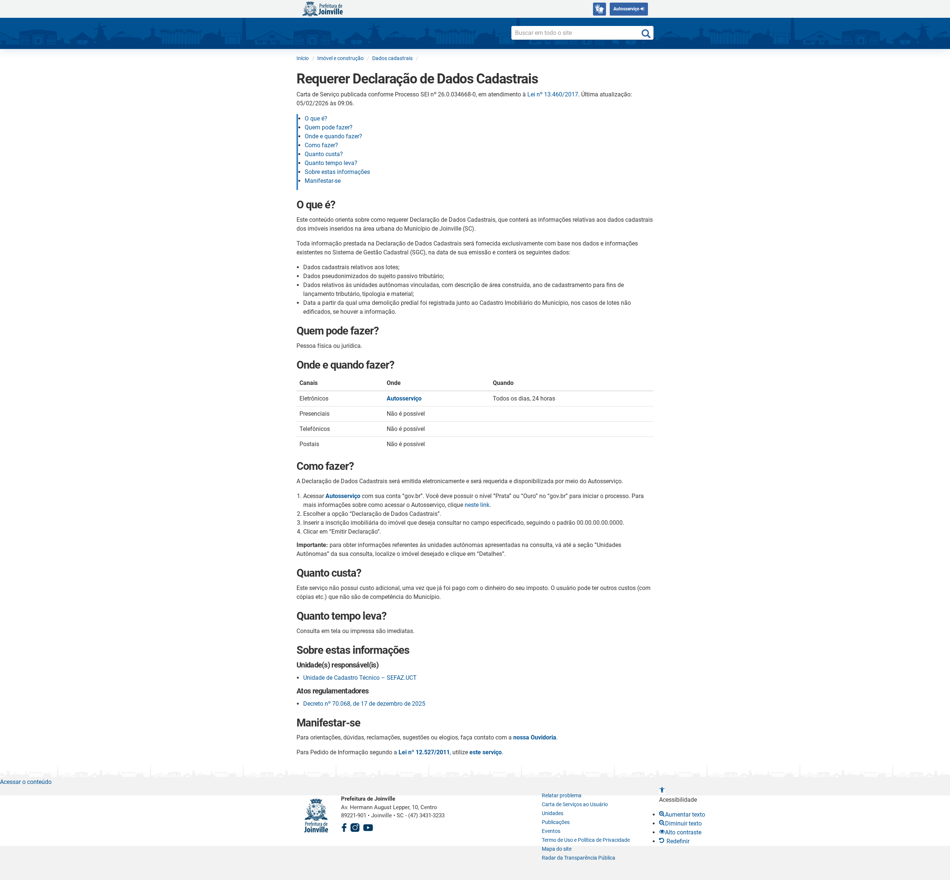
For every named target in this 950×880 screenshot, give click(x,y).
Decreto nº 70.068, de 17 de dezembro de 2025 (364, 703)
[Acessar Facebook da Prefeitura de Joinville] (344, 826)
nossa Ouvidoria (534, 737)
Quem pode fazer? (329, 127)
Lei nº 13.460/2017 (552, 94)
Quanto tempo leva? (331, 163)
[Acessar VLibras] (599, 9)
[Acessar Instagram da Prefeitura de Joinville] (355, 826)
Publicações (556, 822)
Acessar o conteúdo (26, 781)
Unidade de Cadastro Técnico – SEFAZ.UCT (360, 677)
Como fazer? (321, 145)
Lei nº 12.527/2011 (424, 752)
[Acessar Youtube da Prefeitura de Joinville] (368, 826)
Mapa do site (556, 849)
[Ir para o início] (322, 8)
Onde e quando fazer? (333, 136)
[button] (662, 790)
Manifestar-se (323, 180)
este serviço (485, 752)
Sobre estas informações (337, 171)
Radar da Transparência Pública (578, 858)
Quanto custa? (324, 154)
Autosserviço (627, 8)
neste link (477, 504)
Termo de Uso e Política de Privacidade (586, 840)
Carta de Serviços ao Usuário (575, 804)
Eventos (551, 831)
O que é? (316, 118)
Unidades (552, 813)
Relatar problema (562, 795)
